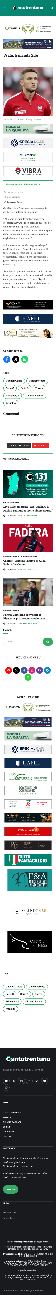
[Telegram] (47, 670)
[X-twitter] (16, 670)
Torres (39, 388)
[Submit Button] (48, 642)
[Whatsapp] (28, 677)
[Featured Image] (28, 484)
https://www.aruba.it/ (28, 1270)
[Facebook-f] (24, 670)
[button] (4, 8)
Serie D (25, 388)
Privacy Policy (9, 1218)
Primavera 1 (12, 395)
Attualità (11, 402)
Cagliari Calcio (14, 380)
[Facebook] (6, 359)
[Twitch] (39, 670)
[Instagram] (31, 670)
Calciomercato (37, 380)
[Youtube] (8, 670)
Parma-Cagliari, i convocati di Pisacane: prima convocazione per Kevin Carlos (25, 618)
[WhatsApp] (24, 359)
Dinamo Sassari (34, 395)
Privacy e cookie (10, 1212)
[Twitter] (15, 359)
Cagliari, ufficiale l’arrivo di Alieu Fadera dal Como (24, 562)
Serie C (10, 388)
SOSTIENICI (9, 1148)
